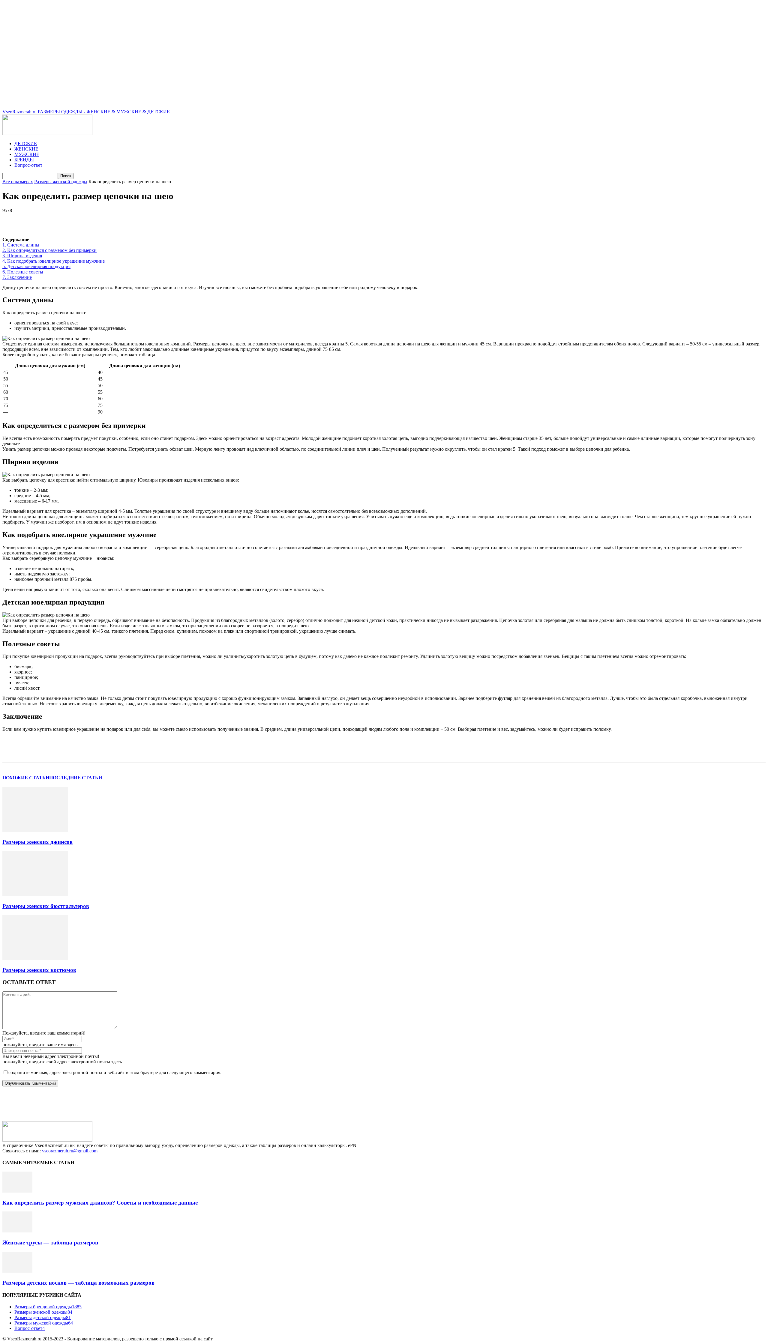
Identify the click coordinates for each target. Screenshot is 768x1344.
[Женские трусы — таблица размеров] (17, 1230)
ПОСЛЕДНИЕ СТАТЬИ (75, 777)
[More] (172, 219)
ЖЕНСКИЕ (26, 148)
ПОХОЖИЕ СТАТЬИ (25, 777)
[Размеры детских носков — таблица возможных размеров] (17, 1271)
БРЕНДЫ (24, 159)
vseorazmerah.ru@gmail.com (70, 1150)
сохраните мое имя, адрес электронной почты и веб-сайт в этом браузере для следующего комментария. (114, 1072)
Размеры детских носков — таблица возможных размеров (78, 1283)
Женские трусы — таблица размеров (50, 1242)
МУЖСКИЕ (26, 154)
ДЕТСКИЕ (25, 143)
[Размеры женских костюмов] (35, 958)
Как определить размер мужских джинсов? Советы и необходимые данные (100, 1202)
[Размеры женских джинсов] (35, 830)
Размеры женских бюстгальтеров (45, 906)
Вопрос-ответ (28, 165)
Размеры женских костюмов (39, 970)
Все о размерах (17, 181)
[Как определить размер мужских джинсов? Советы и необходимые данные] (17, 1190)
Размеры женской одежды (60, 181)
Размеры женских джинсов (37, 842)
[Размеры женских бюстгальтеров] (35, 894)
